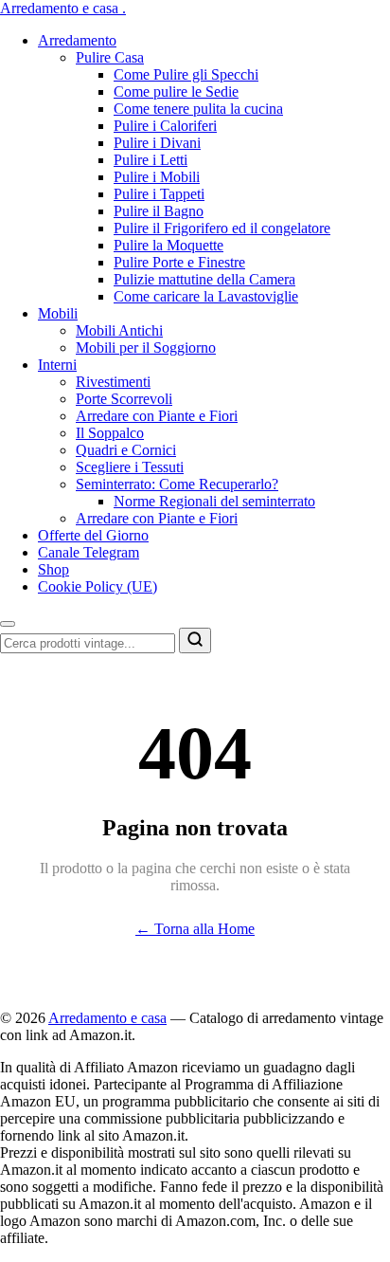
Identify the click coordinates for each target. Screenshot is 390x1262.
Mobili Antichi (119, 330)
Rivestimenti (113, 382)
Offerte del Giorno (93, 535)
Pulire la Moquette (168, 245)
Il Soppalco (110, 433)
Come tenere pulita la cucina (198, 109)
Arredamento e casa (63, 8)
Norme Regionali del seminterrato (214, 501)
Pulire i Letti (150, 160)
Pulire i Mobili (157, 177)
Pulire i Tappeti (159, 194)
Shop (53, 569)
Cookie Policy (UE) (97, 586)
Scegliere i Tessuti (130, 467)
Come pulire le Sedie (176, 91)
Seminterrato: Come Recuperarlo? (177, 484)
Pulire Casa (110, 57)
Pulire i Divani (157, 143)
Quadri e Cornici (126, 450)
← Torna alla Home (195, 929)
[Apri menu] (7, 624)
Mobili (58, 313)
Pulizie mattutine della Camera (204, 279)
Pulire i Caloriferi (165, 126)
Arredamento (77, 40)
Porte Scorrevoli (124, 399)
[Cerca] (195, 640)
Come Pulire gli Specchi (186, 74)
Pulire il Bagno (159, 211)
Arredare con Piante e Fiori (157, 416)
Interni (57, 365)
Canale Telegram (88, 552)
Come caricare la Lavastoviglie (206, 296)
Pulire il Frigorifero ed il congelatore (222, 228)
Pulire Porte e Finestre (179, 262)
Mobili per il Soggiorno (146, 347)
